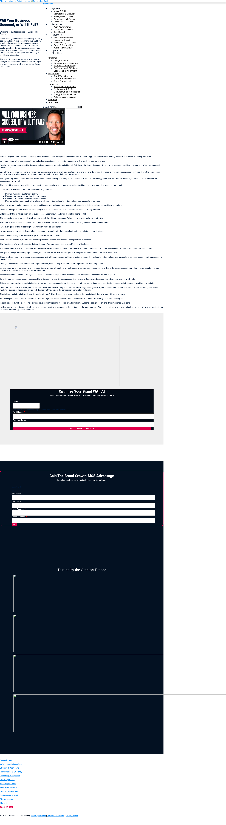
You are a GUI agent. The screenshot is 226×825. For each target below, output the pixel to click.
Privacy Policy (72, 816)
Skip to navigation (8, 1)
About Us (4, 803)
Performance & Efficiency (65, 19)
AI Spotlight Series (8, 783)
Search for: (48, 107)
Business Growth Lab (9, 795)
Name (15, 401)
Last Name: (17, 501)
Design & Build (60, 11)
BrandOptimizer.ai (38, 816)
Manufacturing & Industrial (65, 42)
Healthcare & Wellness (63, 37)
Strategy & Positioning (63, 16)
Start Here (57, 53)
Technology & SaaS (62, 40)
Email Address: (19, 420)
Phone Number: (18, 517)
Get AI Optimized (7, 779)
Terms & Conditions (55, 816)
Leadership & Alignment (65, 71)
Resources (57, 24)
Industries (57, 34)
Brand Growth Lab (62, 81)
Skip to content (23, 1)
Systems (56, 8)
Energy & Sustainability (63, 45)
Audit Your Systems (62, 27)
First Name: (18, 412)
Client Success (6, 799)
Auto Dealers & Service (65, 97)
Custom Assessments (63, 29)
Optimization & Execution (64, 14)
